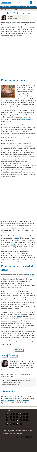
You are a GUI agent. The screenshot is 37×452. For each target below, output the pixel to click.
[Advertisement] (18, 57)
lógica (19, 316)
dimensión (28, 146)
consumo (31, 275)
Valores (4, 355)
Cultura (31, 6)
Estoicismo (13, 355)
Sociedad (13, 10)
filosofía (26, 94)
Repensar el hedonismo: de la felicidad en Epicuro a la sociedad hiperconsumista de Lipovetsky (17, 401)
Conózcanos (19, 433)
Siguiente (18, 350)
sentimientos (26, 119)
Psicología (18, 6)
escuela (13, 228)
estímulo (13, 244)
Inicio (2, 10)
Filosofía (10, 6)
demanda (4, 298)
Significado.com (6, 2)
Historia (25, 6)
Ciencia (23, 10)
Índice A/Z (3, 6)
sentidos (16, 238)
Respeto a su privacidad (9, 433)
